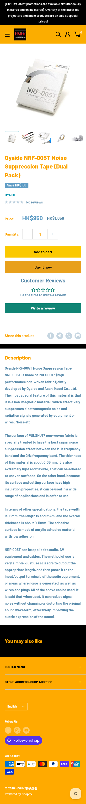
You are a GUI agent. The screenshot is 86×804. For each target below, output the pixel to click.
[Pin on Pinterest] (59, 335)
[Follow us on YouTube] (26, 730)
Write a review (43, 308)
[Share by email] (78, 335)
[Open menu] (7, 35)
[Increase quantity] (53, 234)
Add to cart (43, 251)
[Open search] (58, 34)
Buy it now (43, 267)
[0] (77, 34)
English (12, 706)
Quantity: (12, 234)
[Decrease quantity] (27, 234)
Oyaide (10, 195)
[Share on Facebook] (50, 335)
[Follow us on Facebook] (8, 730)
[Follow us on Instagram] (17, 730)
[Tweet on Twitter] (68, 335)
